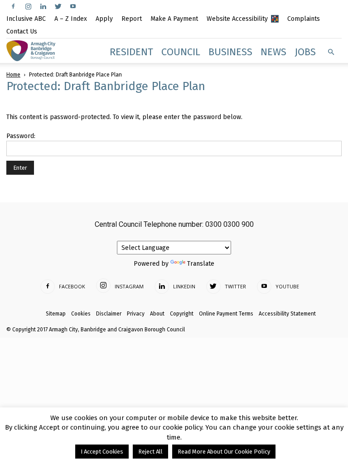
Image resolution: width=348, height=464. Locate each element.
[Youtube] (73, 6)
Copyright (181, 314)
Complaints (303, 19)
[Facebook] (13, 6)
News (273, 52)
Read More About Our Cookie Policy (224, 451)
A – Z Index (70, 19)
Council (180, 52)
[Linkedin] (43, 6)
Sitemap (56, 314)
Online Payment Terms (226, 314)
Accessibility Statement (287, 314)
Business (230, 52)
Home (13, 75)
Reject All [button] (150, 451)
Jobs (305, 52)
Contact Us (21, 31)
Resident (131, 52)
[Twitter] (58, 6)
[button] (331, 52)
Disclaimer (108, 314)
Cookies (81, 314)
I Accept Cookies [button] (102, 451)
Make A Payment (174, 19)
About (157, 314)
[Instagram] (28, 6)
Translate (200, 264)
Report (131, 19)
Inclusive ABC (26, 19)
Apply (104, 19)
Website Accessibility (237, 19)
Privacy (136, 314)
